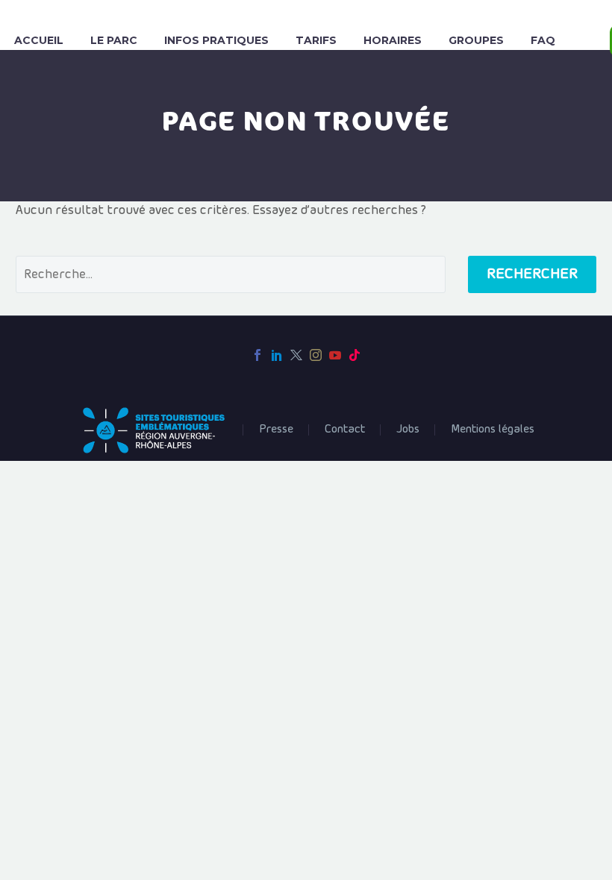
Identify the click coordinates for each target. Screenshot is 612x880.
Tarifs (316, 40)
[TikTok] (354, 355)
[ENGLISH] (588, 40)
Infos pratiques (216, 40)
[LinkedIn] (277, 355)
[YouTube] (335, 355)
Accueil (38, 40)
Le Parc (113, 40)
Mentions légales (492, 429)
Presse (276, 429)
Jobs (407, 429)
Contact (345, 429)
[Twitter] (296, 355)
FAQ (543, 40)
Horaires (392, 40)
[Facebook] (257, 355)
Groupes (476, 40)
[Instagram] (316, 355)
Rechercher (532, 274)
